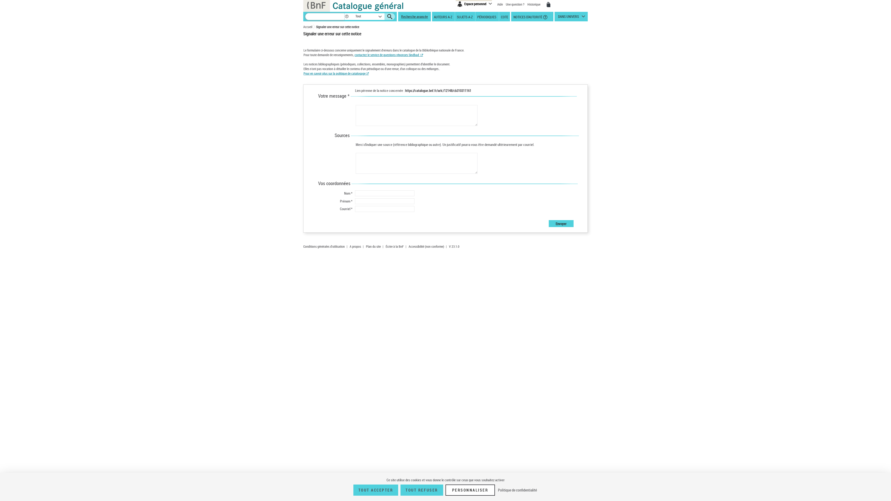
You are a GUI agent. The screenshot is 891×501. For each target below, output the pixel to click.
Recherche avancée (414, 16)
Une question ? (515, 4)
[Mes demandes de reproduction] (548, 4)
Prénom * (346, 201)
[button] (347, 16)
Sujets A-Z (465, 16)
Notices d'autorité (527, 16)
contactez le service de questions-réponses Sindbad (387, 55)
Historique (534, 4)
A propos (355, 246)
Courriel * (346, 208)
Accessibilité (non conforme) (426, 246)
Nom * (348, 193)
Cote (504, 16)
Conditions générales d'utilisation (324, 246)
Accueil (307, 27)
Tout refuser (422, 490)
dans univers (568, 17)
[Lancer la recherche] (390, 16)
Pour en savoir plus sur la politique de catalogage (334, 73)
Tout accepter (375, 490)
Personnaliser (470, 490)
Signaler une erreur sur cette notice (337, 27)
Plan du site (373, 246)
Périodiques (486, 16)
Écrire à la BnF (395, 246)
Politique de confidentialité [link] (517, 490)
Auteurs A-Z (443, 16)
